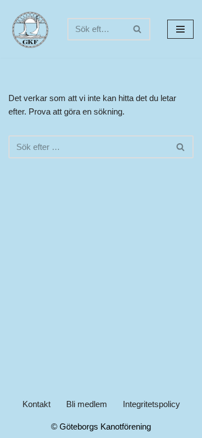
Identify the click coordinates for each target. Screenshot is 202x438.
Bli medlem (86, 404)
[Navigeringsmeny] (180, 29)
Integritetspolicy (151, 404)
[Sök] (137, 29)
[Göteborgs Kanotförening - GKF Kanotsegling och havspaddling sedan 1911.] (29, 29)
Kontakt (36, 404)
